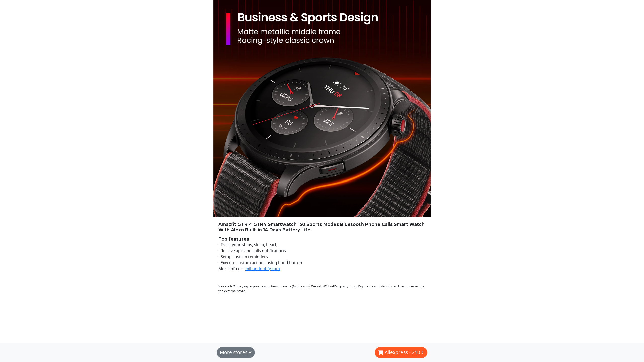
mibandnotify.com (262, 269)
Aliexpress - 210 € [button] (403, 352)
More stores (234, 352)
